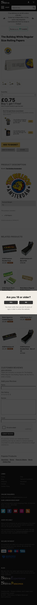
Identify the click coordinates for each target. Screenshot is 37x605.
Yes (11, 302)
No (26, 302)
